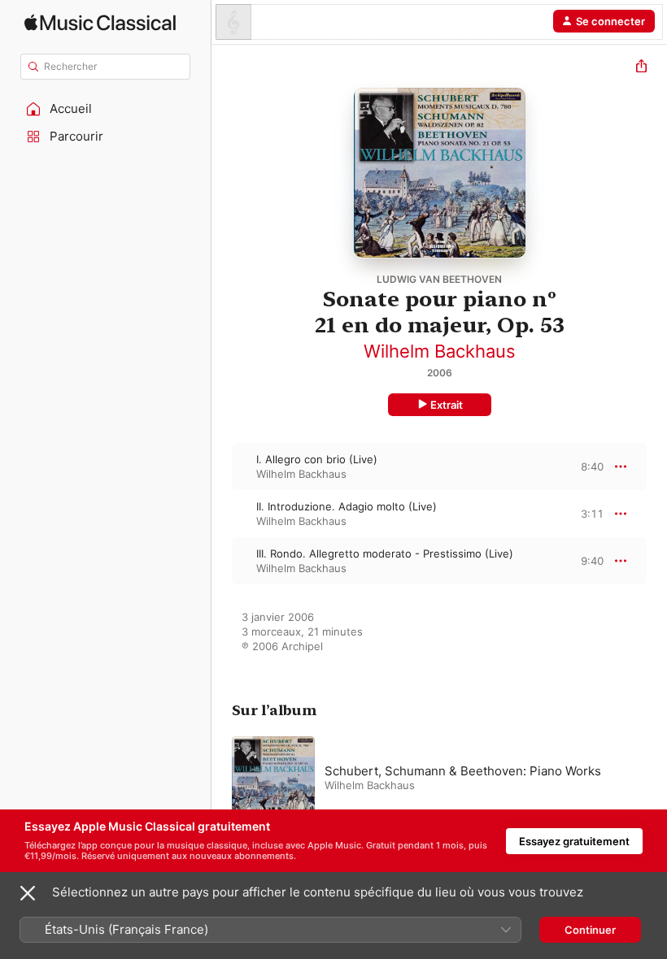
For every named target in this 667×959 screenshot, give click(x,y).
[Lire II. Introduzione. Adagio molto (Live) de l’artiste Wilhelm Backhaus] (222, 513)
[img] (100, 22)
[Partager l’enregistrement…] (641, 68)
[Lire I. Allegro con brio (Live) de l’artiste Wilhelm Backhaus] (222, 466)
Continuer (590, 929)
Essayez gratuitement (574, 841)
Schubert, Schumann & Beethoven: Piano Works (463, 771)
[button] (105, 109)
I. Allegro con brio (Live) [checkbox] (316, 459)
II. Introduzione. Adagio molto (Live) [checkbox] (346, 506)
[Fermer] (27, 893)
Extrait (446, 404)
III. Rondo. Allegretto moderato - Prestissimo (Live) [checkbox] (384, 553)
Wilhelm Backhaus (440, 351)
